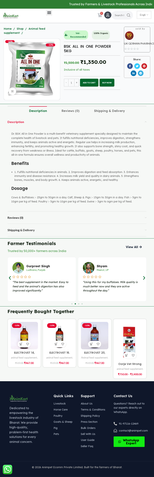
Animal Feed (24, 357)
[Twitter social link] (137, 66)
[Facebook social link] (130, 66)
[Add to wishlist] (27, 344)
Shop (20, 28)
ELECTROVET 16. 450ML (95, 354)
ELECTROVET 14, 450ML (59, 354)
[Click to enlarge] (12, 91)
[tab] (38, 111)
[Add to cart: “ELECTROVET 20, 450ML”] (126, 344)
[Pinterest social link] (144, 66)
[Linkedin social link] (133, 73)
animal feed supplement (59, 357)
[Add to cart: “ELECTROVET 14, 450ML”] (56, 344)
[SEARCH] (128, 15)
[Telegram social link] (140, 73)
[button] (49, 13)
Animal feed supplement (129, 357)
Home (8, 28)
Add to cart (89, 83)
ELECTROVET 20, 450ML (129, 354)
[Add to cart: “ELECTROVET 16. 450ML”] (91, 344)
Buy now (107, 83)
